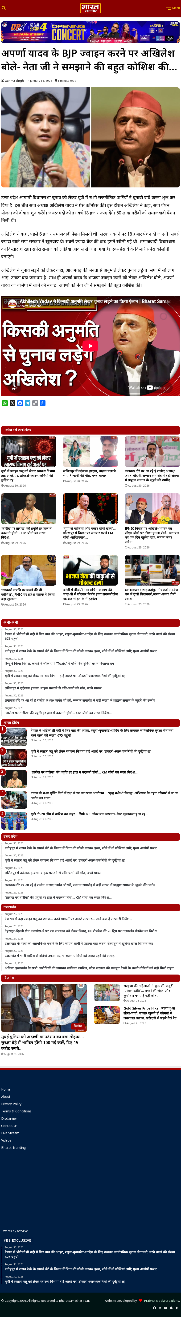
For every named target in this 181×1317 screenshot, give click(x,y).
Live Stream (10, 1133)
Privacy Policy (11, 1104)
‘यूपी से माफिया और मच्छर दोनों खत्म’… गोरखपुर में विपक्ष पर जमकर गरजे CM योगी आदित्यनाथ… (89, 533)
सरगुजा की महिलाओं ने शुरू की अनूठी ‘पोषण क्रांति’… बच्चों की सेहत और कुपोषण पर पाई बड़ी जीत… (148, 991)
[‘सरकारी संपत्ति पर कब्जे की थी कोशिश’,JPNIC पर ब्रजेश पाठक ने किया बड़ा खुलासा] (28, 570)
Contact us (9, 1126)
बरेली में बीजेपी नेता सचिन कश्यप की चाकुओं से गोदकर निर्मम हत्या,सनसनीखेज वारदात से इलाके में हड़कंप (90, 594)
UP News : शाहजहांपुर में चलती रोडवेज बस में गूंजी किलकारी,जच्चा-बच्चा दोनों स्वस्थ (151, 594)
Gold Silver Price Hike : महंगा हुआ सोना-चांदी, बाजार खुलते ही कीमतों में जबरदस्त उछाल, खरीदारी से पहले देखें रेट (150, 1013)
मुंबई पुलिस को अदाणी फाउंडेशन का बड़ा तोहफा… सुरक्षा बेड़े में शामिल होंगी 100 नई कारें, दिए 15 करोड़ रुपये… (42, 1043)
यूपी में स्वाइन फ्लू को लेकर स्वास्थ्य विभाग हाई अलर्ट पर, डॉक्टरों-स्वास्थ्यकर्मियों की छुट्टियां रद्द (28, 476)
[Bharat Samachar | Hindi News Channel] (90, 8)
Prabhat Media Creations (160, 1301)
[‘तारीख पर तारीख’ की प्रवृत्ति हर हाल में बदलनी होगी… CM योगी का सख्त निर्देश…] (28, 508)
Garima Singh (14, 81)
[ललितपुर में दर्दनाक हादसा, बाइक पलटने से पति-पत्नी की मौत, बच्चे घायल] (90, 451)
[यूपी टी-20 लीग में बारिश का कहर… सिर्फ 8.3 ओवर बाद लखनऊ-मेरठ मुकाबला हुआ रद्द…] (14, 821)
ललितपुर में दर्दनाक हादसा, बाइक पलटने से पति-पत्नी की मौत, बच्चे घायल (89, 473)
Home (6, 1090)
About (5, 1097)
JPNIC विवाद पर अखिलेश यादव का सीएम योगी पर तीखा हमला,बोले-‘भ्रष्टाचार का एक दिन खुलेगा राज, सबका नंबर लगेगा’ (152, 535)
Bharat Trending (13, 1148)
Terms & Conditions (16, 1112)
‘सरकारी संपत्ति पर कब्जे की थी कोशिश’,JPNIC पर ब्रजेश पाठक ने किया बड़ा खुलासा (28, 595)
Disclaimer (9, 1119)
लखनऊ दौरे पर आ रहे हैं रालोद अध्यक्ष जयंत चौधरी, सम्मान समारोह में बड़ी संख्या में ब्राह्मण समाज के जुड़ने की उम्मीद (152, 476)
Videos (6, 1141)
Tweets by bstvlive (14, 1231)
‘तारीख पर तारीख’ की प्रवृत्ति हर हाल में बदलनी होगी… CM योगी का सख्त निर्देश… (26, 533)
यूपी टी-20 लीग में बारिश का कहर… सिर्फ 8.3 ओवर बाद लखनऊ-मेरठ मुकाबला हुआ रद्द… (89, 814)
